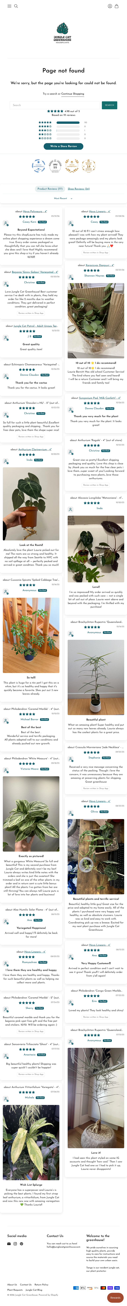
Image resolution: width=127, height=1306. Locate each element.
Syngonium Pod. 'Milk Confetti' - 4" (100, 398)
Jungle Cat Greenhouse (26, 1295)
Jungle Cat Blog (34, 1290)
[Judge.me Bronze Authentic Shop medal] (72, 165)
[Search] (16, 6)
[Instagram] (15, 1244)
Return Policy (41, 1285)
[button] (45, 122)
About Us (12, 1285)
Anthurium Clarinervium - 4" (35, 449)
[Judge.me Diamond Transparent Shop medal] (38, 165)
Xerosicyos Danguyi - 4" (100, 265)
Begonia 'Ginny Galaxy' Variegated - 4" (35, 272)
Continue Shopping (72, 94)
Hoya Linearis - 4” (99, 211)
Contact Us (26, 1285)
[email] (9, 1244)
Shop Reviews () (79, 189)
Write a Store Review (63, 146)
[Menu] (9, 6)
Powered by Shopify (48, 1295)
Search (109, 105)
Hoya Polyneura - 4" (35, 211)
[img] (63, 111)
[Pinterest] (21, 1244)
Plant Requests (15, 1290)
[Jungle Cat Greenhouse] (63, 34)
